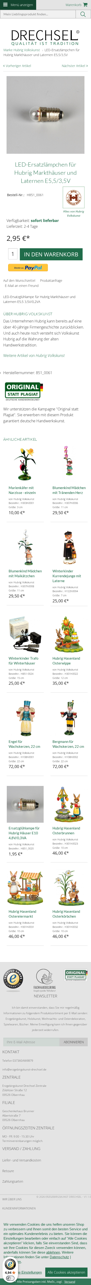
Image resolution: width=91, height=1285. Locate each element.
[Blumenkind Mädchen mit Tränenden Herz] (69, 464)
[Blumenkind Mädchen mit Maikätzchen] (25, 547)
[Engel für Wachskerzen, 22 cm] (25, 717)
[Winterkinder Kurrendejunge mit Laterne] (69, 547)
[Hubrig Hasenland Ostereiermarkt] (25, 887)
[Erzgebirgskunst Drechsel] (45, 37)
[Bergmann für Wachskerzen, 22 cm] (69, 717)
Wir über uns (12, 1199)
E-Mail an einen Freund (21, 285)
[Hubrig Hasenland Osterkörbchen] (69, 887)
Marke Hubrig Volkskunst (22, 50)
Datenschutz (59, 1257)
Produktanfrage (51, 280)
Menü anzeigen (22, 5)
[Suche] (83, 14)
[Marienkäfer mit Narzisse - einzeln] (25, 464)
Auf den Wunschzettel (19, 280)
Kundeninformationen (19, 1208)
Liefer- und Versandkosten (21, 1160)
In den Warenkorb (51, 254)
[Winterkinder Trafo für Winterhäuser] (25, 634)
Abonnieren (74, 1042)
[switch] (10, 1278)
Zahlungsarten (12, 1181)
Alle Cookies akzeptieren (66, 1272)
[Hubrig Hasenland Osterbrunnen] (69, 804)
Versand (69, 1282)
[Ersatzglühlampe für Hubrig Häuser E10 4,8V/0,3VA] (25, 804)
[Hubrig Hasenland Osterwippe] (69, 634)
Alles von (73, 213)
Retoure (8, 1171)
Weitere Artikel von (34, 355)
